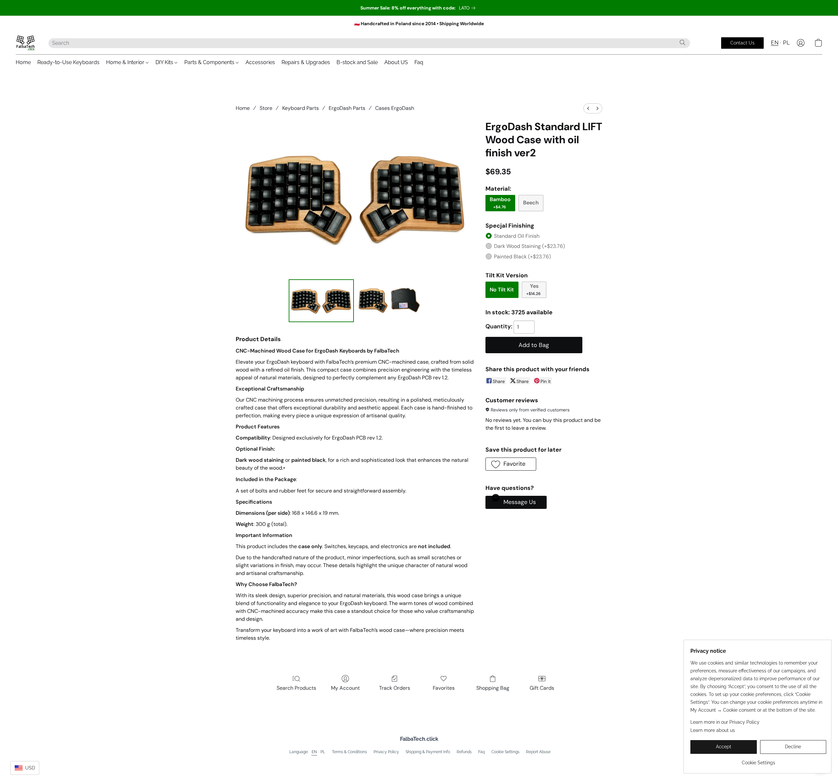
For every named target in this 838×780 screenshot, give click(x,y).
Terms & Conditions (349, 752)
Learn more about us (712, 730)
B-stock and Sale (357, 62)
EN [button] (774, 43)
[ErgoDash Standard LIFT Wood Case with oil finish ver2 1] (389, 300)
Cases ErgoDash (394, 108)
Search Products (296, 688)
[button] (25, 43)
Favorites (444, 688)
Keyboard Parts (300, 108)
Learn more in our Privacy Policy (724, 722)
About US (396, 62)
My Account (345, 688)
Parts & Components (210, 62)
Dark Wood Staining (529, 246)
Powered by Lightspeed (419, 762)
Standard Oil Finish (516, 236)
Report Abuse (538, 752)
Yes (533, 289)
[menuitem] (588, 108)
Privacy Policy (386, 752)
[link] (468, 8)
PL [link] (322, 752)
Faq (418, 62)
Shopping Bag (492, 688)
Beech (531, 202)
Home (23, 62)
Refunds (464, 752)
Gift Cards (542, 688)
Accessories (260, 62)
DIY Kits (164, 62)
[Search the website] (682, 42)
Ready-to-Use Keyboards (68, 62)
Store (266, 108)
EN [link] (314, 752)
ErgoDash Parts (347, 108)
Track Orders (394, 688)
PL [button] (786, 43)
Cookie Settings (505, 752)
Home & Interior (126, 62)
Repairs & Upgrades (306, 62)
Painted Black (522, 256)
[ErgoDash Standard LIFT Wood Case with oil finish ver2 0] (321, 300)
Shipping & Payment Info (428, 752)
